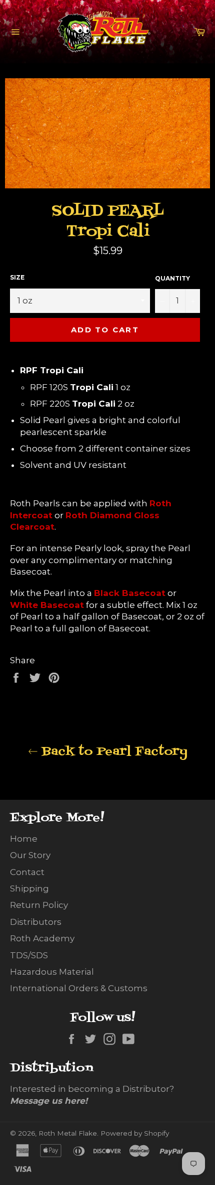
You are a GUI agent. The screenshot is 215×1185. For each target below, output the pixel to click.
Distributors (36, 922)
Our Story (30, 855)
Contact (27, 872)
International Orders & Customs (79, 988)
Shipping (29, 888)
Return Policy (39, 905)
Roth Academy (42, 938)
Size (17, 277)
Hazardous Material (52, 972)
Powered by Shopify (134, 1133)
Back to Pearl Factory (113, 751)
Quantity (172, 278)
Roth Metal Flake (67, 1133)
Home (24, 839)
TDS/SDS (29, 955)
